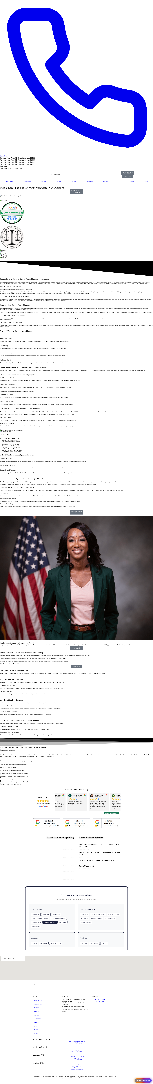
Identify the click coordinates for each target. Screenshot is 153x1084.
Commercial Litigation (56, 943)
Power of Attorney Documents (58, 918)
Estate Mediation (36, 926)
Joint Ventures (84, 918)
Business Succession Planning (98, 914)
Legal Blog (65, 996)
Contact (36, 1033)
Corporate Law (27, 181)
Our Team (73, 181)
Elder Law (104, 943)
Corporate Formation (110, 918)
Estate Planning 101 (87, 866)
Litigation (58, 181)
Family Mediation (94, 943)
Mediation (43, 181)
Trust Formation (56, 914)
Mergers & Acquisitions (113, 914)
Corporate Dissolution (86, 922)
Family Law (84, 943)
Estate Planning (9, 181)
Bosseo (61, 1081)
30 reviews (46, 803)
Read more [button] (58, 809)
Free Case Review (144, 1080)
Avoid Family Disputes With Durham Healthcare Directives (73, 1007)
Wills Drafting (46, 914)
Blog (119, 181)
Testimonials (89, 181)
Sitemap (53, 1081)
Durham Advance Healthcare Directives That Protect (53, 868)
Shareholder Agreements (96, 918)
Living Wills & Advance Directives (40, 918)
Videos (132, 181)
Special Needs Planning (50, 922)
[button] (120, 802)
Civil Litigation (43, 943)
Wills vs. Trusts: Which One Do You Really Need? (98, 860)
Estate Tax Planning (36, 922)
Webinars (105, 181)
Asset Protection (62, 922)
